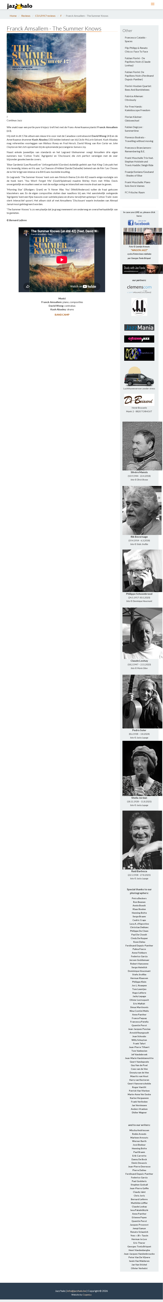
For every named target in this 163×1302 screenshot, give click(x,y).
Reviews (25, 15)
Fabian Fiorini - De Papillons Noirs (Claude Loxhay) (137, 62)
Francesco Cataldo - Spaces (136, 39)
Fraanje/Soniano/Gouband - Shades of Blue (139, 173)
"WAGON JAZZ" (139, 249)
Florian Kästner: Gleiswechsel (133, 118)
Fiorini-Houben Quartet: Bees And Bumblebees (138, 87)
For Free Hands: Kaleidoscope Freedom (137, 108)
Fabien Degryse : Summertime (134, 128)
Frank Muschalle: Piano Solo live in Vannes (137, 184)
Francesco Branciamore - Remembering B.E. (138, 149)
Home (13, 15)
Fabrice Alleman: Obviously (134, 98)
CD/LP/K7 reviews (45, 15)
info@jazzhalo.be (76, 1290)
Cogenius (87, 1294)
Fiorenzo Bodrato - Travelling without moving (139, 139)
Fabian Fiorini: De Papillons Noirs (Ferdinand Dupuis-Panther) (139, 75)
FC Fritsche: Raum (135, 192)
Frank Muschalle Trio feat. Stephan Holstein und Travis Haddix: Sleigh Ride (139, 161)
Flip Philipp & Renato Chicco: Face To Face (136, 49)
